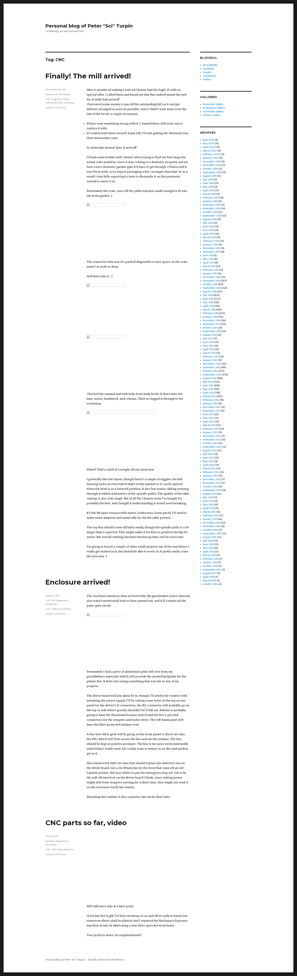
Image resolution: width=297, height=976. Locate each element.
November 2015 (211, 324)
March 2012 (209, 468)
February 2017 (210, 269)
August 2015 (209, 334)
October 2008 (210, 566)
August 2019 (209, 176)
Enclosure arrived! (77, 582)
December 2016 (211, 277)
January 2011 (210, 519)
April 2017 (208, 262)
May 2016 (208, 302)
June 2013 (208, 414)
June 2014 (208, 385)
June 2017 (208, 255)
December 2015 (211, 320)
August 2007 (210, 573)
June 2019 (208, 183)
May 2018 (208, 230)
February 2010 (211, 558)
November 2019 (211, 165)
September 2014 (212, 374)
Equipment (51, 94)
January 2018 (210, 244)
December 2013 (211, 407)
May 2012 (208, 461)
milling (65, 99)
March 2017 (209, 266)
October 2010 (210, 530)
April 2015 (208, 349)
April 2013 (208, 421)
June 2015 (208, 342)
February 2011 (210, 515)
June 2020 (208, 139)
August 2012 (209, 450)
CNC (48, 99)
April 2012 (208, 464)
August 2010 (209, 537)
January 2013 (210, 432)
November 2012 (211, 439)
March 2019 (209, 194)
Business (50, 841)
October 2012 (210, 443)
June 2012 (208, 457)
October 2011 (210, 486)
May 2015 (208, 345)
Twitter (207, 79)
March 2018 (209, 237)
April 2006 (209, 576)
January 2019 (210, 201)
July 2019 (208, 179)
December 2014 (211, 363)
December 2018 (211, 204)
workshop (69, 102)
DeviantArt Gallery (213, 104)
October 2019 (210, 168)
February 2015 (211, 356)
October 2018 (210, 212)
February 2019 (211, 197)
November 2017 (211, 251)
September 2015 (212, 331)
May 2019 (208, 186)
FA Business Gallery (214, 107)
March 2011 (209, 511)
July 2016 (208, 295)
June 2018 (208, 226)
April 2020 (209, 147)
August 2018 (209, 219)
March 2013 (209, 425)
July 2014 (208, 381)
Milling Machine (54, 102)
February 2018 (211, 241)
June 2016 (208, 298)
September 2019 (212, 172)
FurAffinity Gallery (213, 111)
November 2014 (211, 367)
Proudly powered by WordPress (106, 959)
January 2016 (210, 316)
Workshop (64, 94)
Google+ (207, 72)
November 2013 (211, 410)
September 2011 (212, 490)
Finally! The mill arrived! (88, 76)
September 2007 (212, 569)
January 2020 (210, 158)
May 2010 (208, 548)
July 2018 (208, 223)
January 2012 (210, 475)
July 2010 (208, 540)
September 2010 (212, 533)
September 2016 (212, 288)
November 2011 (211, 483)
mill (53, 849)
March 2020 (209, 150)
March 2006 (209, 580)
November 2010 (211, 526)
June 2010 (208, 544)
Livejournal (209, 75)
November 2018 (211, 208)
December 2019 (211, 161)
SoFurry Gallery (212, 115)
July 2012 (208, 454)
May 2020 (208, 143)
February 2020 (211, 154)
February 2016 (211, 313)
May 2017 (208, 259)
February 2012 (211, 472)
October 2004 (210, 584)
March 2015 (209, 353)
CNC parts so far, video (86, 822)
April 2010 (208, 551)
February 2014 (211, 399)
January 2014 (210, 403)
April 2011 (208, 508)
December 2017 (211, 248)
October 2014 (210, 371)
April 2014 (208, 392)
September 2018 (212, 215)
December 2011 (211, 479)
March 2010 (209, 555)
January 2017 (210, 273)
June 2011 (208, 501)
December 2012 (211, 436)
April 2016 (208, 306)
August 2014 (209, 378)
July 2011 (207, 497)
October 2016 (210, 284)
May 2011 (208, 504)
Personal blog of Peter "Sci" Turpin (89, 26)
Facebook (208, 68)
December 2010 (211, 522)
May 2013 (208, 418)
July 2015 (208, 338)
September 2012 (212, 446)
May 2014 (208, 389)
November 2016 (211, 280)
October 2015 (210, 327)
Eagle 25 (56, 99)
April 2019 (208, 190)
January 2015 (210, 360)
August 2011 (209, 493)
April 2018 (208, 233)
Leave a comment (55, 107)
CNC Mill (50, 600)
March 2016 (209, 309)
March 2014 (209, 396)
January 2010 (210, 562)
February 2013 (211, 428)
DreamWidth (210, 65)
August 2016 (209, 291)
